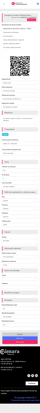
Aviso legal (5, 391)
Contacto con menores (9, 166)
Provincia (5, 205)
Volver (21, 334)
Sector (4, 275)
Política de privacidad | (19, 391)
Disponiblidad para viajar (9, 305)
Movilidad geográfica (8, 313)
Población (5, 213)
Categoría (5, 283)
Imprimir (20, 338)
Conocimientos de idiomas (10, 140)
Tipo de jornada (6, 183)
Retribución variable (8, 103)
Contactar (31, 383)
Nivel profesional (7, 87)
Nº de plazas (5, 175)
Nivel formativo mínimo (9, 253)
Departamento (6, 79)
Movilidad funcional (8, 321)
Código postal (6, 221)
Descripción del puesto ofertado (11, 25)
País (3, 197)
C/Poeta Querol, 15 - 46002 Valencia (13, 361)
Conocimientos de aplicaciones (11, 149)
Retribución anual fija (8, 95)
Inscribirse (32, 20)
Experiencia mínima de (9, 261)
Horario (4, 237)
